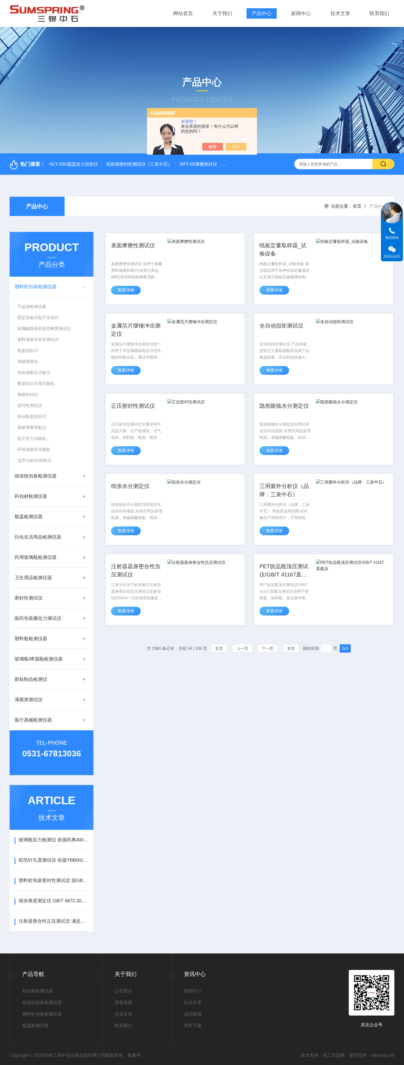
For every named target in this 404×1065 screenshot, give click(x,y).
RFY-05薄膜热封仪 (198, 164)
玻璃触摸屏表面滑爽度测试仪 (44, 328)
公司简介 (123, 991)
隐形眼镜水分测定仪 (284, 406)
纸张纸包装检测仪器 (36, 476)
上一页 (242, 648)
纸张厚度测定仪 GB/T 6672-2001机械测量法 (53, 900)
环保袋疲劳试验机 (33, 449)
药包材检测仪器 (31, 496)
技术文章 (340, 13)
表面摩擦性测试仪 (133, 245)
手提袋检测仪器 (31, 306)
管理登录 (358, 1055)
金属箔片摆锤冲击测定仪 (136, 330)
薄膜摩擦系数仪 (31, 427)
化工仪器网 (334, 1055)
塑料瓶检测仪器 (31, 638)
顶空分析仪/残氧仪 (34, 460)
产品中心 (262, 13)
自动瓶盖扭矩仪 (31, 416)
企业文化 (123, 1014)
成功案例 (192, 1014)
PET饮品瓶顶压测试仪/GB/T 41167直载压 (283, 571)
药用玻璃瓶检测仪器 (36, 557)
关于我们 (222, 13)
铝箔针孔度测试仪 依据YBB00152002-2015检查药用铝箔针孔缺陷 (53, 860)
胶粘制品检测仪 (31, 679)
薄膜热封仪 (27, 394)
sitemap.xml (382, 1055)
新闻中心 (301, 13)
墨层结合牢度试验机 (35, 383)
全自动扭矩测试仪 (281, 326)
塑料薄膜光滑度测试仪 (38, 339)
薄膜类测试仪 (29, 699)
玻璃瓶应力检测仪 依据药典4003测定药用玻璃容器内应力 (53, 839)
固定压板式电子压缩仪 (38, 317)
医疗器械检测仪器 (33, 720)
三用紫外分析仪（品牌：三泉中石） (284, 490)
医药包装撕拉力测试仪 (38, 618)
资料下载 (192, 1025)
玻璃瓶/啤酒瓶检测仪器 (39, 659)
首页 (357, 206)
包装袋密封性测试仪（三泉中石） (139, 164)
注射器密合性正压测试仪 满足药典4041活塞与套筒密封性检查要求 (53, 921)
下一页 (267, 648)
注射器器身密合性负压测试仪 (136, 570)
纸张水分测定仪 (130, 486)
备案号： (136, 1055)
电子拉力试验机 (31, 438)
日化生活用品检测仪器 (38, 537)
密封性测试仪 (29, 405)
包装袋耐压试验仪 (33, 372)
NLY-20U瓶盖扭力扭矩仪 (73, 164)
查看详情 (126, 290)
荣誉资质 (123, 1002)
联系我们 (379, 13)
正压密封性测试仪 (133, 406)
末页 (291, 648)
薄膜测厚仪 (27, 361)
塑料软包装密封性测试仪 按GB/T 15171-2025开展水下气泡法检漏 (53, 880)
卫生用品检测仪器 (33, 577)
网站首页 (183, 13)
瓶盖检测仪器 (29, 516)
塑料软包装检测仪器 (36, 286)
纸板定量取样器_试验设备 (282, 249)
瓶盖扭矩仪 (27, 350)
